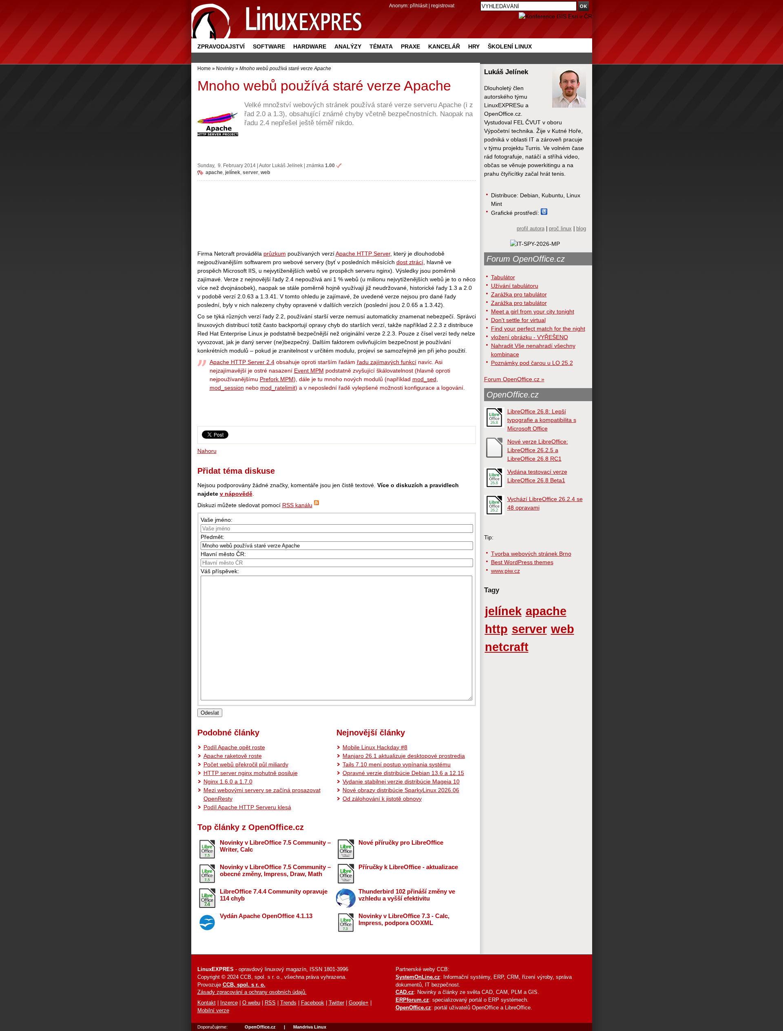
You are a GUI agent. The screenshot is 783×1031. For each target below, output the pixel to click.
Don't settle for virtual (518, 320)
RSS (270, 1003)
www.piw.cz (505, 570)
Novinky (225, 68)
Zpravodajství (221, 46)
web (265, 172)
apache (214, 172)
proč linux (560, 229)
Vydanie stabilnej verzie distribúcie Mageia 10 (401, 781)
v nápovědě (236, 493)
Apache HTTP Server (363, 253)
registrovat (442, 5)
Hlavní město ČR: (223, 554)
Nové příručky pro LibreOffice (400, 842)
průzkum (274, 253)
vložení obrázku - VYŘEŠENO (529, 337)
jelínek (232, 172)
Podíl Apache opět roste (234, 747)
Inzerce (229, 1003)
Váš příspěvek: (220, 571)
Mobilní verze (213, 1010)
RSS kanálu (297, 505)
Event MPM (309, 370)
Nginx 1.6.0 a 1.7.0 (227, 781)
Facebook (312, 1003)
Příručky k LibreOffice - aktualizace (408, 866)
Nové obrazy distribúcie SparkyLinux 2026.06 (401, 790)
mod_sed (424, 379)
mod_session (227, 387)
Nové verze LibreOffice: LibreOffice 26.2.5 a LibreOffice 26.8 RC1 (537, 450)
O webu (251, 1003)
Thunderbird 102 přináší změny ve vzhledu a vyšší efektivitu (406, 895)
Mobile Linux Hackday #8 (375, 747)
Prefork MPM (277, 379)
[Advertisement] (336, 215)
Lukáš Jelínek (287, 165)
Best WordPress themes (522, 562)
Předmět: (212, 537)
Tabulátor (503, 277)
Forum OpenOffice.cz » (514, 379)
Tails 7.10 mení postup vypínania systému (397, 764)
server (250, 172)
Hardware (309, 46)
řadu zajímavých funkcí (386, 362)
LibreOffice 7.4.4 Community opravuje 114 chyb (273, 895)
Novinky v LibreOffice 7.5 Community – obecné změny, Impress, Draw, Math (275, 870)
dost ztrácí (409, 262)
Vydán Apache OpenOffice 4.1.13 (266, 915)
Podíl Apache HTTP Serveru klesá (247, 807)
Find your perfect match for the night (538, 328)
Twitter (336, 1003)
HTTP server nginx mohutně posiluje (250, 773)
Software (269, 46)
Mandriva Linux (309, 1026)
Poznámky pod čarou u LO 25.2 (532, 363)
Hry (474, 46)
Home (204, 68)
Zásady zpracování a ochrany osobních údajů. (252, 992)
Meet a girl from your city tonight (532, 311)
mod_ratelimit (277, 387)
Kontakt (206, 1003)
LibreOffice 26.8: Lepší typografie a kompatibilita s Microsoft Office (541, 420)
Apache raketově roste (232, 756)
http (496, 629)
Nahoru (207, 451)
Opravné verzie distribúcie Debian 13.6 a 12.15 (403, 773)
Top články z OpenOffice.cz (250, 827)
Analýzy (347, 46)
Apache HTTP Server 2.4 (242, 362)
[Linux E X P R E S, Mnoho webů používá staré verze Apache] (277, 20)
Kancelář (444, 46)
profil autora (530, 229)
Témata (381, 46)
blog (581, 229)
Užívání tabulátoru (514, 286)
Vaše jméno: (216, 520)
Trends (288, 1003)
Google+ (359, 1003)
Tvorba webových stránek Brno (531, 553)
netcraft (507, 646)
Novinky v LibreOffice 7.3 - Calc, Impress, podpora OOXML (403, 919)
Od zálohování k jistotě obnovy (382, 798)
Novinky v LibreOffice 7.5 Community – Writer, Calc (275, 846)
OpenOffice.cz (513, 394)
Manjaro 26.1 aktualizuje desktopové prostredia (404, 756)
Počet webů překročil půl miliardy (245, 764)
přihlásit (418, 5)
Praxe (410, 46)
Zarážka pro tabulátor (519, 294)
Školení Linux (510, 46)
